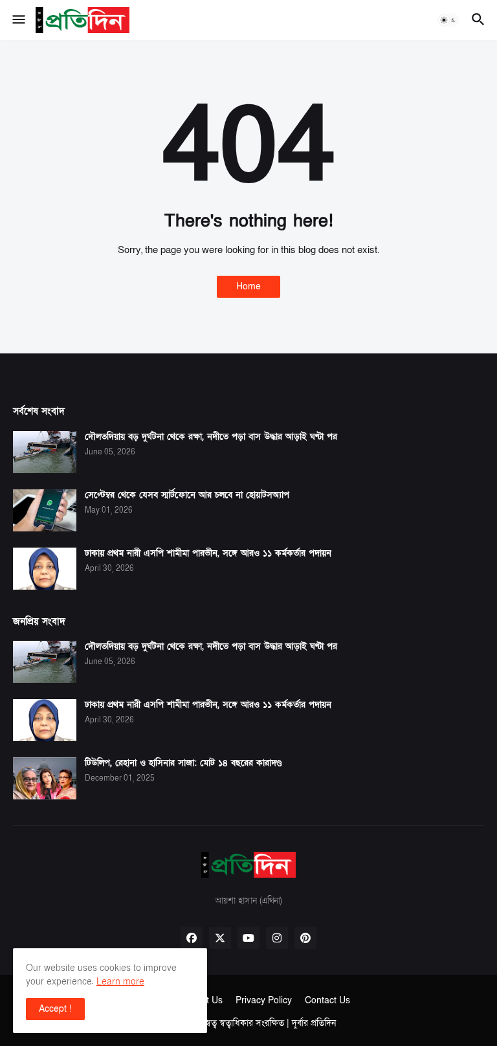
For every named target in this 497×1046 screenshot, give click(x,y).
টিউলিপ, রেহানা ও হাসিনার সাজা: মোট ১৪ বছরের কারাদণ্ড (183, 763)
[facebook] (192, 938)
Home (248, 286)
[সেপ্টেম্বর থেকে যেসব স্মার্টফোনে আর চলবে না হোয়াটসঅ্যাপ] (44, 510)
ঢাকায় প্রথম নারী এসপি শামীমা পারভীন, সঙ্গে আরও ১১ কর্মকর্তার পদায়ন (208, 553)
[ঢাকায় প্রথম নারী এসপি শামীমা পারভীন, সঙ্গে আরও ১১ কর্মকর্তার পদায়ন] (44, 569)
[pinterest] (305, 938)
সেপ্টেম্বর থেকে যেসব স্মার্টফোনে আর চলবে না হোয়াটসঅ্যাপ (187, 495)
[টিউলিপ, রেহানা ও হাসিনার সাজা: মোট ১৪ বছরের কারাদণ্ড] (44, 778)
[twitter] (220, 938)
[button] (18, 20)
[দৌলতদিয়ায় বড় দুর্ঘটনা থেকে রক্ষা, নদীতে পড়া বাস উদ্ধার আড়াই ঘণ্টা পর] (44, 452)
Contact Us (327, 1000)
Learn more (120, 981)
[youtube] (248, 938)
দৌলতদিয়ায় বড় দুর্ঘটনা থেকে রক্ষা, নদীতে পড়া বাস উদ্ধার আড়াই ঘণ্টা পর (211, 437)
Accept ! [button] (55, 1009)
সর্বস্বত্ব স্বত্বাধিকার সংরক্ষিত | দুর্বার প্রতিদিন (265, 1023)
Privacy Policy (264, 1000)
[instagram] (277, 938)
